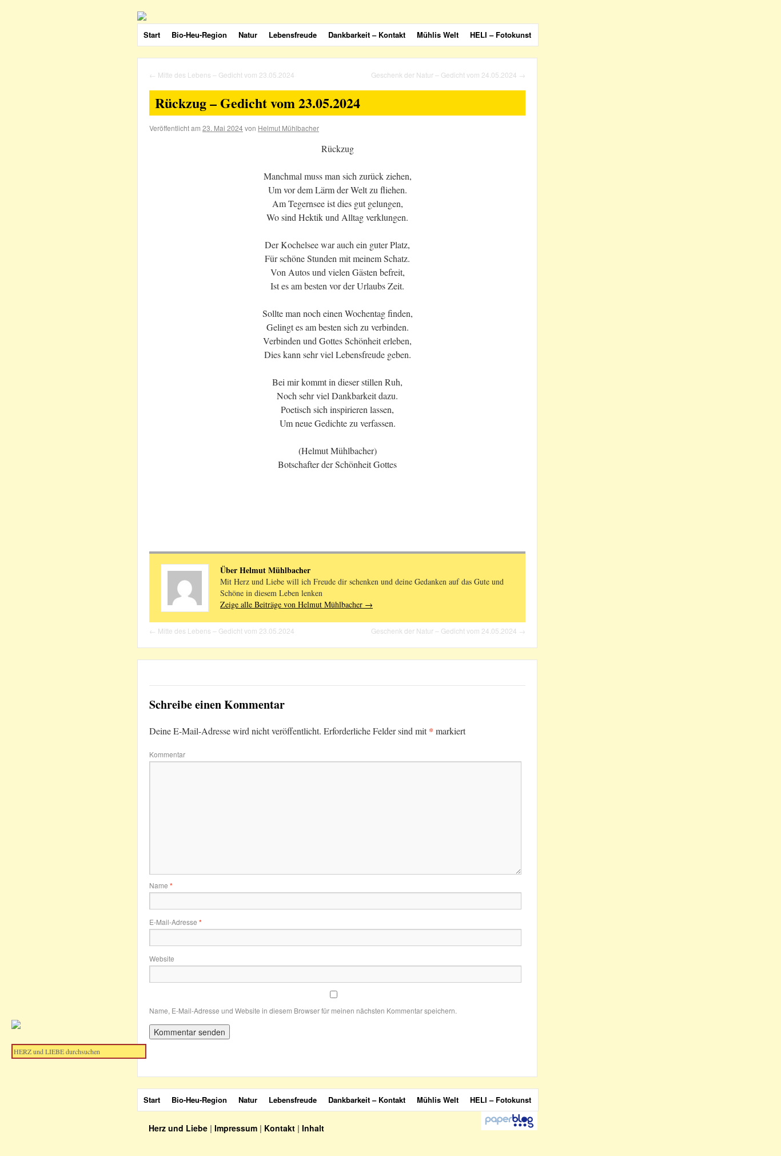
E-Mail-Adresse (175, 922)
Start (152, 34)
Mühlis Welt (438, 34)
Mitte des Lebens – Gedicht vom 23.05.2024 (221, 75)
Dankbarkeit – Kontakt (366, 34)
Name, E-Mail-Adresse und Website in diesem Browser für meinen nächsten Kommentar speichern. (303, 1010)
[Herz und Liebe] (406, 16)
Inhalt (313, 1128)
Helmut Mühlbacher (288, 128)
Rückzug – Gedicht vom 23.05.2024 (257, 103)
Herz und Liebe (179, 1128)
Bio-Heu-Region (199, 34)
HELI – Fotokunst (500, 34)
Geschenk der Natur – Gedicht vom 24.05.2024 (448, 75)
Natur (247, 34)
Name (161, 885)
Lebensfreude (293, 34)
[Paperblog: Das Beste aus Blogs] (509, 1127)
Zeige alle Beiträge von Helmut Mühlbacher (296, 604)
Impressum (235, 1128)
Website (161, 958)
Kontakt (279, 1128)
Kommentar (167, 754)
